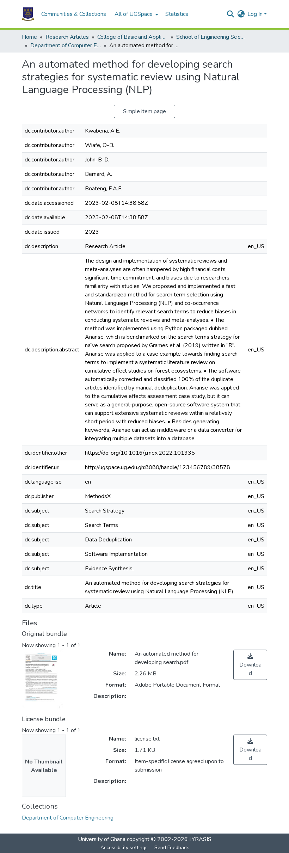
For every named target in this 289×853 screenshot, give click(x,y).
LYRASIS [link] (200, 839)
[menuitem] (135, 14)
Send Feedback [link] (171, 847)
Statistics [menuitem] (176, 14)
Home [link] (29, 37)
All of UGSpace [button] (134, 14)
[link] (250, 665)
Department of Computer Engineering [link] (65, 45)
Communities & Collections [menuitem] (73, 14)
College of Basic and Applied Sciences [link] (132, 37)
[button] (28, 14)
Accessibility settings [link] (124, 847)
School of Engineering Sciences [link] (211, 37)
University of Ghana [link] (101, 839)
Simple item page (144, 111)
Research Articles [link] (67, 37)
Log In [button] (255, 14)
